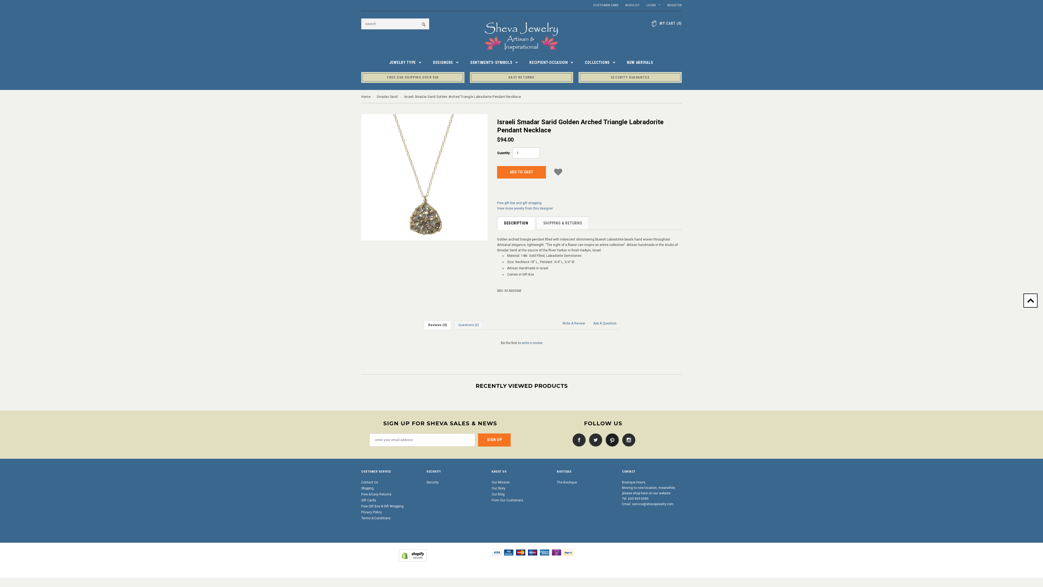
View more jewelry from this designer (525, 208)
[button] (558, 171)
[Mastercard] (520, 552)
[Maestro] (532, 552)
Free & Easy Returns (376, 494)
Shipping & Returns (562, 223)
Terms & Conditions (376, 518)
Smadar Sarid (387, 97)
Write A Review (574, 323)
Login (651, 5)
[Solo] (556, 552)
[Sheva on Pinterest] (611, 440)
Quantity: (503, 153)
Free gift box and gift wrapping (519, 203)
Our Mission (501, 482)
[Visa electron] (508, 552)
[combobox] (395, 23)
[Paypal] (568, 552)
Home (365, 97)
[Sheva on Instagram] (627, 440)
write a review (532, 343)
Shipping (367, 488)
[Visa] (496, 552)
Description (516, 223)
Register (674, 5)
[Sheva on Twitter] (594, 440)
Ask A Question (605, 323)
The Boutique (567, 482)
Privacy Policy (371, 512)
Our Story (498, 488)
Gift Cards (368, 500)
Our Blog (498, 494)
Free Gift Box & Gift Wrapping (382, 506)
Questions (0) (468, 325)
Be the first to (521, 343)
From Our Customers (507, 500)
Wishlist (632, 5)
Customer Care (605, 5)
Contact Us (369, 482)
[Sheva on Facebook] (578, 440)
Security (432, 482)
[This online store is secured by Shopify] (413, 555)
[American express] (544, 552)
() (670, 23)
